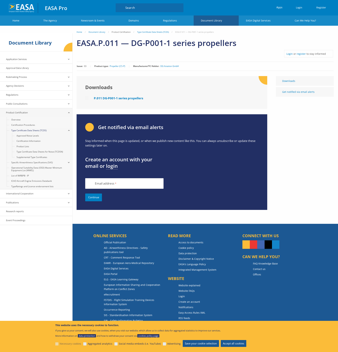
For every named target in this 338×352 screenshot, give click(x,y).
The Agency (50, 20)
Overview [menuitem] (15, 119)
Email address (104, 183)
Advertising (174, 343)
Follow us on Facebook (261, 244)
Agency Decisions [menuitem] (15, 85)
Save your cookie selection (201, 343)
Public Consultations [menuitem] (16, 103)
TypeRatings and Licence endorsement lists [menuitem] (32, 186)
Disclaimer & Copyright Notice (196, 258)
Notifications (186, 307)
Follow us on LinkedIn (275, 244)
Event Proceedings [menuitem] (15, 220)
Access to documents (191, 242)
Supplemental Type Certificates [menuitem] (32, 157)
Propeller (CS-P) (117, 66)
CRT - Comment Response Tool (122, 257)
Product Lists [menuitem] (23, 146)
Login (299, 7)
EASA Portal (110, 274)
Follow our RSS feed (246, 244)
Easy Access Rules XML (192, 312)
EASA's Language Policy (192, 264)
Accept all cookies (233, 343)
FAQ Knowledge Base (265, 263)
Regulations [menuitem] (12, 94)
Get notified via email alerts (298, 92)
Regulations (170, 20)
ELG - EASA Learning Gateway (121, 279)
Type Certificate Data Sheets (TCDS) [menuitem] (29, 130)
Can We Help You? (305, 20)
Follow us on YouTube (253, 244)
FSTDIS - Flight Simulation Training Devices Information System (129, 302)
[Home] (22, 8)
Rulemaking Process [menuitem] (16, 77)
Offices (257, 274)
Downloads (288, 81)
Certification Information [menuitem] (28, 140)
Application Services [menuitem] (16, 59)
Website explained (189, 285)
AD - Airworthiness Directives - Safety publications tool (126, 250)
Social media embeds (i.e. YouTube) (140, 343)
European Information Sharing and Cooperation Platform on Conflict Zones (132, 287)
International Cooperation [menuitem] (19, 193)
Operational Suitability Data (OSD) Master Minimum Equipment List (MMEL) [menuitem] (36, 169)
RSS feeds (184, 318)
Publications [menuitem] (12, 202)
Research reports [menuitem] (15, 211)
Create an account (189, 301)
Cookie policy (186, 248)
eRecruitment (112, 294)
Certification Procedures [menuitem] (23, 124)
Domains (134, 20)
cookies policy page (148, 335)
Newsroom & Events (93, 20)
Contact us (259, 269)
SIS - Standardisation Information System (128, 315)
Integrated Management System (197, 269)
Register (321, 7)
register (301, 53)
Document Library (211, 20)
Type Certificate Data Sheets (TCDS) (153, 32)
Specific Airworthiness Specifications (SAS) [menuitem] (32, 162)
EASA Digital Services (258, 20)
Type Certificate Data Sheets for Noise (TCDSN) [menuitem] (40, 151)
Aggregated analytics (100, 343)
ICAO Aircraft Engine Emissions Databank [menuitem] (31, 180)
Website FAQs (187, 290)
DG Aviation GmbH (169, 66)
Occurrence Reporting (117, 309)
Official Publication (115, 242)
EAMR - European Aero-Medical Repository (129, 263)
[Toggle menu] (68, 59)
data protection (87, 335)
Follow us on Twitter (268, 244)
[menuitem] (297, 7)
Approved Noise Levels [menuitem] (28, 135)
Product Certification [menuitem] (17, 112)
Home (15, 20)
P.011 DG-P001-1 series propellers (118, 98)
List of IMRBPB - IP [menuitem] (20, 175)
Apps (279, 7)
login (112, 166)
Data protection (188, 253)
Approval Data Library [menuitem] (17, 68)
